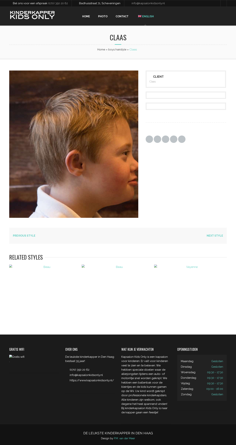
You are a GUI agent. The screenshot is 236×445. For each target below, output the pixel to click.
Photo (102, 16)
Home (86, 16)
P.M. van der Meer (124, 438)
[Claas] (83, 217)
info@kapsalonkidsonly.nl (148, 3)
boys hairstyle (117, 49)
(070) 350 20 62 (58, 3)
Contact (122, 16)
